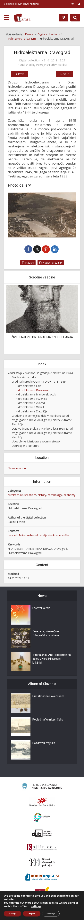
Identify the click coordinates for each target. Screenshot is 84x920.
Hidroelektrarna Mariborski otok (36, 394)
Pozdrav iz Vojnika (43, 743)
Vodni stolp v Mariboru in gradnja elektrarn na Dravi (40, 373)
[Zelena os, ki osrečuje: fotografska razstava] (20, 638)
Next (63, 74)
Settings (50, 913)
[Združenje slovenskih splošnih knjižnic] (42, 848)
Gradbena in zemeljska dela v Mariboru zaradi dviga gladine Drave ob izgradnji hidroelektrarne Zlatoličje (42, 420)
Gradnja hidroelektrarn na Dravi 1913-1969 (39, 381)
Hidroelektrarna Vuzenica (31, 399)
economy (69, 495)
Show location (17, 468)
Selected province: (21, 3)
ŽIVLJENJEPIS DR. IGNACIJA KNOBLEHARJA (42, 337)
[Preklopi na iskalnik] (75, 17)
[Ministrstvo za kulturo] (42, 787)
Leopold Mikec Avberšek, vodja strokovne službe (39, 535)
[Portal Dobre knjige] (42, 877)
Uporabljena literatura (25, 446)
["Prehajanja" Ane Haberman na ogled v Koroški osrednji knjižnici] (20, 661)
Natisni (29, 262)
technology (55, 495)
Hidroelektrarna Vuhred (30, 403)
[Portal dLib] (42, 833)
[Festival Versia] (20, 615)
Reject (32, 913)
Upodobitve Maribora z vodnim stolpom (37, 441)
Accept (12, 913)
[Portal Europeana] (42, 818)
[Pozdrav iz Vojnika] (20, 750)
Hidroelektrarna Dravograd (32, 390)
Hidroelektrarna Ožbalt (30, 407)
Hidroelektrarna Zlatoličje (31, 411)
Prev (21, 74)
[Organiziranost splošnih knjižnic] (42, 802)
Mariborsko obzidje (24, 377)
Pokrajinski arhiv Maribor (51, 64)
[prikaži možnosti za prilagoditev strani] (72, 3)
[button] (68, 319)
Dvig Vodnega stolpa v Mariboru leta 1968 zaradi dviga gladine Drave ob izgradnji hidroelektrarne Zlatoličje (42, 433)
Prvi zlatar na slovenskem (48, 696)
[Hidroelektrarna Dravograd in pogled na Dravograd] (42, 215)
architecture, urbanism (22, 495)
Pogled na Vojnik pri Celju (47, 719)
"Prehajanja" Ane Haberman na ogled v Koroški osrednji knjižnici (51, 658)
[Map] (63, 17)
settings (36, 906)
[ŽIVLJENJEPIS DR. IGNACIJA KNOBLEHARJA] (42, 309)
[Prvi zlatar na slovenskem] (20, 703)
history (42, 495)
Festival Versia (41, 608)
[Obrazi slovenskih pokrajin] (42, 862)
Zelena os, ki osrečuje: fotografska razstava (45, 633)
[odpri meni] (6, 18)
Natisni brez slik (52, 262)
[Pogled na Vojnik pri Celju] (20, 726)
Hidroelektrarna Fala (28, 386)
